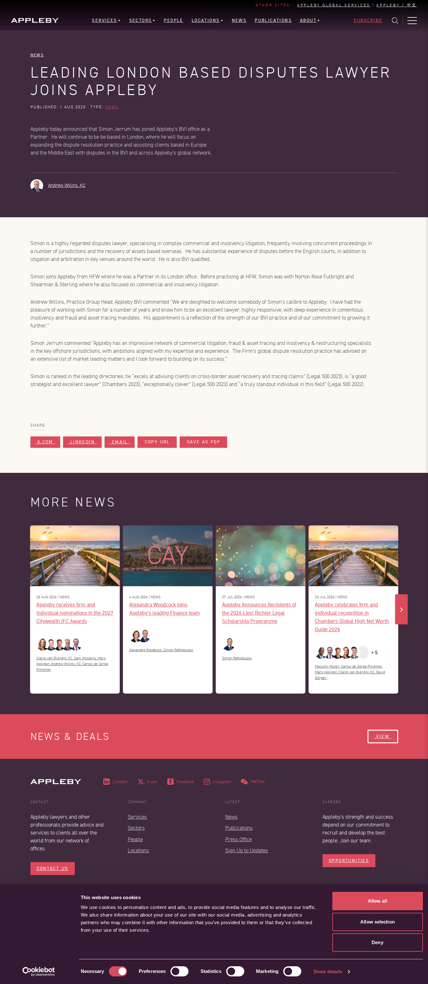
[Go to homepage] (35, 20)
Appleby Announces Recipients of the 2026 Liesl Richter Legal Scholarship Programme (259, 612)
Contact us (52, 868)
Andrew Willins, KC (67, 185)
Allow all (377, 901)
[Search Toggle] (395, 20)
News (37, 55)
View (382, 736)
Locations (138, 850)
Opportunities (349, 860)
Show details (327, 971)
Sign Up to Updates (246, 850)
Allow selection (377, 921)
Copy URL (157, 442)
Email (120, 442)
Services (137, 817)
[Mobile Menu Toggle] (412, 20)
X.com (45, 442)
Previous (27, 609)
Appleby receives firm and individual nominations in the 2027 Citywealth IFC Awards (74, 612)
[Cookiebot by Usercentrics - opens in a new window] (38, 971)
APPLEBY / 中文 (396, 5)
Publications (239, 828)
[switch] (179, 971)
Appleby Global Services (333, 5)
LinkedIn (82, 442)
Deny (377, 942)
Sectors (136, 828)
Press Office (238, 839)
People (135, 839)
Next (401, 609)
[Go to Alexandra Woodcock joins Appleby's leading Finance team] (168, 555)
